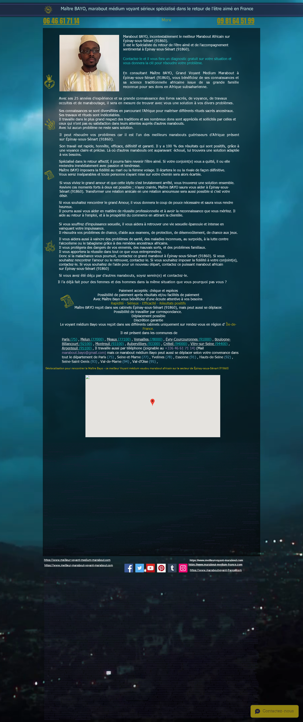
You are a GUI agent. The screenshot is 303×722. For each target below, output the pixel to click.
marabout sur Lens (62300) (140, 589)
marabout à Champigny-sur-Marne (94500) (162, 670)
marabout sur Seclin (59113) (109, 584)
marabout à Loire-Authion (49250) (100, 605)
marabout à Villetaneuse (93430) (75, 670)
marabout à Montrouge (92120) (109, 662)
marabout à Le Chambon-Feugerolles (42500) (139, 637)
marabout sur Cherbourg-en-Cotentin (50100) (185, 594)
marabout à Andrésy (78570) (147, 653)
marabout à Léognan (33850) (95, 703)
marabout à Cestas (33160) (151, 701)
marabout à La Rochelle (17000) (91, 698)
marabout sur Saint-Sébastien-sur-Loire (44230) (214, 599)
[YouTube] (150, 568)
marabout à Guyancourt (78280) (180, 649)
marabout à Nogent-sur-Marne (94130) (156, 672)
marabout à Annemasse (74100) (95, 717)
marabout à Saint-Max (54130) (149, 689)
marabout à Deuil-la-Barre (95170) (105, 679)
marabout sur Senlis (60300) (104, 587)
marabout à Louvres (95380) (218, 681)
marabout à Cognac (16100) (74, 698)
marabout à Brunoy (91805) (68, 658)
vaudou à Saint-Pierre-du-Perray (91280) (95, 551)
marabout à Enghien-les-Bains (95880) (199, 681)
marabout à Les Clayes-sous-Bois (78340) (166, 651)
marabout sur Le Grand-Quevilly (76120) (242, 596)
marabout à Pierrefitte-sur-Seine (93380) (70, 669)
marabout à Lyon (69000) (162, 639)
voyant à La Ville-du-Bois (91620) (73, 490)
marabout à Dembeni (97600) (226, 627)
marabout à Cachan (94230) (195, 672)
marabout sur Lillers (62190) (126, 592)
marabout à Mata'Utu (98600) (128, 629)
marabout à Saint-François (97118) (109, 622)
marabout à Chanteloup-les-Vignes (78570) (247, 653)
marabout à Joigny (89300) (129, 686)
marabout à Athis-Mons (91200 (210, 658)
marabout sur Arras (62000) (102, 589)
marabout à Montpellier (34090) (181, 712)
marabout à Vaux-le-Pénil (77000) (53, 648)
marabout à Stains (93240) (188, 667)
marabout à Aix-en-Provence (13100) (188, 615)
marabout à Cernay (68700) (98, 696)
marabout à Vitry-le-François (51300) (146, 688)
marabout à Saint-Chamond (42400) (235, 636)
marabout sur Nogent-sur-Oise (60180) (64, 587)
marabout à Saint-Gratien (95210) (169, 679)
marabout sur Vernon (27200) (73, 594)
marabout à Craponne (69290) (148, 693)
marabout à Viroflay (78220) (219, 651)
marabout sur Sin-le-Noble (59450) (109, 582)
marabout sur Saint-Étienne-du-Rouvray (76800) (218, 596)
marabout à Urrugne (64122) (230, 705)
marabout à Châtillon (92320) (211, 662)
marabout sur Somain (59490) (143, 584)
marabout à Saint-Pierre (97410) (115, 625)
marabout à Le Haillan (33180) (63, 703)
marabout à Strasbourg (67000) (231, 693)
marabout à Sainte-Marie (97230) (77, 623)
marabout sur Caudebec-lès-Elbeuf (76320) (89, 599)
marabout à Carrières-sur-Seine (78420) (106, 653)
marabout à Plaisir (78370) (121, 649)
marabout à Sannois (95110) (203, 677)
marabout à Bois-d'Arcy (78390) (85, 653)
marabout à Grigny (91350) (105, 658)
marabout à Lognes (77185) (129, 646)
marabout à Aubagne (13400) (110, 611)
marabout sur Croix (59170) (152, 580)
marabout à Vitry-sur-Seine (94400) (140, 670)
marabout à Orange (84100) (142, 618)
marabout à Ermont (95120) (168, 677)
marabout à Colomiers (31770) (195, 710)
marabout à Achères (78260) (87, 651)
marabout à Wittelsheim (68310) (64, 696)
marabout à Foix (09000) (106, 707)
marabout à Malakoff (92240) (249, 662)
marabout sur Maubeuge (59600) (208, 579)
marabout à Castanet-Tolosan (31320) (127, 712)
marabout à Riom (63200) (239, 637)
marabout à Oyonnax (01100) (171, 630)
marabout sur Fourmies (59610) (176, 584)
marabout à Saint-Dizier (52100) (182, 688)
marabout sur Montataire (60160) (154, 587)
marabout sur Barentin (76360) (205, 597)
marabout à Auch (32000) (165, 712)
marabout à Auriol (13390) (250, 613)
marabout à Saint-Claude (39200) (111, 684)
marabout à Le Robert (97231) (203, 622)
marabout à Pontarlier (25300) (237, 682)
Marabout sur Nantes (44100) (136, 599)
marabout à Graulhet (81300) (130, 715)
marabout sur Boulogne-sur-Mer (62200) (121, 589)
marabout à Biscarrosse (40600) (168, 703)
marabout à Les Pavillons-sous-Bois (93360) (170, 669)
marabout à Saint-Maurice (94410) (159, 675)
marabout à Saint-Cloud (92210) (52, 663)
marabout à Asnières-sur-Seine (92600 (136, 660)
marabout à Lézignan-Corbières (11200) (86, 708)
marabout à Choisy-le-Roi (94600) (93, 672)
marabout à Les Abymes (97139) (114, 620)
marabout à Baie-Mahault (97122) (133, 620)
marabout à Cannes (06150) (146, 608)
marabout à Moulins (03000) (99, 632)
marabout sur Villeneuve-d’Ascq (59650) (55, 579)
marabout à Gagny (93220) (172, 667)
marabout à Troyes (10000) (198, 686)
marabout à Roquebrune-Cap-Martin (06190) (188, 610)
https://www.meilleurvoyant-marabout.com (216, 560)
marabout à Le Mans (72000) (62, 606)
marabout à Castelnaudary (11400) (65, 708)
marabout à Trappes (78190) (89, 649)
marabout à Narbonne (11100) (238, 707)
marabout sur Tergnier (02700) (138, 577)
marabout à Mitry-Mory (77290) (223, 644)
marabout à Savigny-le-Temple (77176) (188, 643)
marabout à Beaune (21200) (59, 682)
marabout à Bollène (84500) (51, 620)
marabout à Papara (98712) (245, 629)
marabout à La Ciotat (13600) (163, 611)
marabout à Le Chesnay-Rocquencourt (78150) (142, 649)
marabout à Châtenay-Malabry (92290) (229, 662)
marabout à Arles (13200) (78, 611)
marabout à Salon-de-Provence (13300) (129, 611)
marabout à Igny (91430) (112, 655)
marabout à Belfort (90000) (144, 686)
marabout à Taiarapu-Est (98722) (228, 629)
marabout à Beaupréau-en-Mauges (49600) (205, 603)
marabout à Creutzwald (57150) (157, 691)
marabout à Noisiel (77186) (73, 646)
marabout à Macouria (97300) (242, 623)
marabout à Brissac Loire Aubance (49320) (196, 605)
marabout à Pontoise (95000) (96, 677)
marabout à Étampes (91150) (251, 656)
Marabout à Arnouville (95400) (128, 681)
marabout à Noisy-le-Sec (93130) (137, 667)
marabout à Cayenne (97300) (148, 623)
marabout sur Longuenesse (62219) (166, 591)
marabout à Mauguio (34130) (84, 714)
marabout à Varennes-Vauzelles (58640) (171, 684)
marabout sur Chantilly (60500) (196, 587)
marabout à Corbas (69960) (164, 693)
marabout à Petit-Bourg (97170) (168, 620)
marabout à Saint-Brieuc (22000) (235, 717)
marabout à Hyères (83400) (243, 615)
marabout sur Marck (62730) (245, 591)
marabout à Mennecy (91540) (98, 656)
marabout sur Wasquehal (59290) (208, 580)
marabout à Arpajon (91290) (127, 655)
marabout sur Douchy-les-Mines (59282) (68, 585)
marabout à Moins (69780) (87, 643)
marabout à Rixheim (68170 (149, 696)
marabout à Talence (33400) (118, 700)
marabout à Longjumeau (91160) (197, 656)
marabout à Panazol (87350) (75, 707)
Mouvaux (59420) (54, 584)
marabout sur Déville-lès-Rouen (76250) (66, 599)
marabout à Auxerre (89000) (99, 686)
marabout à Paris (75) (101, 643)
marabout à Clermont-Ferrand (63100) (198, 637)
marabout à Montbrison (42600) (73, 637)
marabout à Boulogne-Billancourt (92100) (97, 660)
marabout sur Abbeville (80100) (52, 589)
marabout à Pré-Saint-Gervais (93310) (231, 669)
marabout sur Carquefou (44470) (75, 601)
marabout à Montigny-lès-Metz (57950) (233, 689)
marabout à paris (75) (232, 681)
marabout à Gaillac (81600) (114, 715)
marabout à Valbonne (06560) (150, 610)
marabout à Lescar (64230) (245, 705)
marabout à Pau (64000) (62, 705)
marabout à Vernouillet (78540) (53, 655)
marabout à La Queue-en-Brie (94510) (179, 675)
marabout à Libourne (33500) (234, 700)
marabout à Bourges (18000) (83, 719)
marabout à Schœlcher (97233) (219, 622)
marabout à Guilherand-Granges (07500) (182, 632)
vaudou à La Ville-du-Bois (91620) (151, 541)
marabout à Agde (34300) (228, 712)
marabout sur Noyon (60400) (136, 587)
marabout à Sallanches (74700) (150, 717)
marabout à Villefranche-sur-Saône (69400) (75, 641)
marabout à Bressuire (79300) (136, 707)
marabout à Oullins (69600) (153, 641)
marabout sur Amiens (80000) (249, 587)
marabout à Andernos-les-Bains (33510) (212, 701)
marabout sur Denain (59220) (225, 580)
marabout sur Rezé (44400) (192, 599)
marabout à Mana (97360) (63, 625)
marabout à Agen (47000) (222, 703)
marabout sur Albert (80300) (70, 589)
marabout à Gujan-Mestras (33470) (103, 701)
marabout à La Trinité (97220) (94, 623)
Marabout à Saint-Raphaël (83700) (79, 617)
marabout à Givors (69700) (235, 641)
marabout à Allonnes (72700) (117, 606)
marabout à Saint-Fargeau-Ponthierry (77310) (93, 646)
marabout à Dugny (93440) (91, 670)
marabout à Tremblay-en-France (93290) (223, 667)
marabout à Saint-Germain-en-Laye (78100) (173, 648)
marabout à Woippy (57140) (125, 691)
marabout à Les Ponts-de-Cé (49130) (174, 605)
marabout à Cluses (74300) (133, 717)
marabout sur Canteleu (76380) (150, 597)
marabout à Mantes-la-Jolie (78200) (196, 648)
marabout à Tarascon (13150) (157, 613)
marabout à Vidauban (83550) (237, 617)
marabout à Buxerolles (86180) (221, 707)
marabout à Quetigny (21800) (132, 682)
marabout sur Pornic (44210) (202, 601)
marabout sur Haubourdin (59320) (129, 582)
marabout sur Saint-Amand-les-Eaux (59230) (87, 582)
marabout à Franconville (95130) (78, 677)
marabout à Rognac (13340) (234, 613)
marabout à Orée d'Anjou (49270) (81, 605)
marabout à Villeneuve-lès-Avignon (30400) (120, 710)
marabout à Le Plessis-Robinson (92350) (97, 663)
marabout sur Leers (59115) (191, 579)
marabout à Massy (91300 (77, 660)
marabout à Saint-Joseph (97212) (58, 623)
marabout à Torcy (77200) (76, 644)
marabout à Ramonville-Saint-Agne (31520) (105, 712)
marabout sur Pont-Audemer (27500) (145, 594)
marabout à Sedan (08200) (183, 686)
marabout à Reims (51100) (88, 688)
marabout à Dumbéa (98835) (81, 630)
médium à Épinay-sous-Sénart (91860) (102, 512)
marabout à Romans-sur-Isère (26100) (54, 634)
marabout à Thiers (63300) (78, 639)
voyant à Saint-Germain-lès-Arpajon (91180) (79, 498)
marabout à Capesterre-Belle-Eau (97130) (242, 620)
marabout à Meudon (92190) (162, 662)
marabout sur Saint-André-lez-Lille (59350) (71, 584)
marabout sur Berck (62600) (71, 591)
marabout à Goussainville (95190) (113, 677)
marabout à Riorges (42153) (159, 637)
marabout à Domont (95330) (87, 681)
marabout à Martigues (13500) (93, 611)
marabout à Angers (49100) (136, 603)
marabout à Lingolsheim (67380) (111, 695)
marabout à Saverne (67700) (195, 695)
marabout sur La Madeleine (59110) (134, 580)
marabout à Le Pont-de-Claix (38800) (180, 636)
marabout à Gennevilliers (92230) (145, 662)
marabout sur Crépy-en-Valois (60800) (85, 587)
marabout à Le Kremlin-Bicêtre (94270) (115, 674)
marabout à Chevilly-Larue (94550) (208, 674)
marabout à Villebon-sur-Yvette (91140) (146, 655)
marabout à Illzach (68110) (183, 696)
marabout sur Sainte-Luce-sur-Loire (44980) (182, 601)
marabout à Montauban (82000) (163, 715)
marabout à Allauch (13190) (229, 611)
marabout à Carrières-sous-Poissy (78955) (239, 651)
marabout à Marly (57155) (76, 693)
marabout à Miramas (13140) (213, 611)
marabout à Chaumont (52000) (199, 688)
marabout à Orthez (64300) (214, 705)
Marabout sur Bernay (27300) (164, 594)
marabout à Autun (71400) (84, 686)
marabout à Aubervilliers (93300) (88, 665)
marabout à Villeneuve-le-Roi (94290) (167, 674)
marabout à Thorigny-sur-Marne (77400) (90, 648)
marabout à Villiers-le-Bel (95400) (185, 677)
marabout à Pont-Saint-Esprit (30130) (159, 710)
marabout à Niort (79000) (120, 707)
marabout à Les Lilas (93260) (191, 669)
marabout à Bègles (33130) (180, 700)
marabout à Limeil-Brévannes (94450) (75, 674)
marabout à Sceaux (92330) (250, 663)
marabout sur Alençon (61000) (87, 596)
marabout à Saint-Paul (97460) (97, 625)
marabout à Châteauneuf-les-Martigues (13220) (79, 613)
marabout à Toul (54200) (61, 689)
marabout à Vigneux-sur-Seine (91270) (190, 658)
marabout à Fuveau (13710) (128, 615)
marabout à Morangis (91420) (81, 656)
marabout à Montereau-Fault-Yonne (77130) (202, 644)
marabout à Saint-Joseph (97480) (187, 625)
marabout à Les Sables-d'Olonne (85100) (159, 606)
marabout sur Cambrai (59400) (75, 579)
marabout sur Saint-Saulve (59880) (236, 584)
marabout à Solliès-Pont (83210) (94, 618)
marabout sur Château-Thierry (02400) (119, 577)
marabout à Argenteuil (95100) (240, 675)
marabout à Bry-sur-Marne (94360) (101, 675)
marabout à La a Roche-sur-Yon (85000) (136, 606)
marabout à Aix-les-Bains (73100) (234, 715)
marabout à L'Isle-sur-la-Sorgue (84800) (227, 618)
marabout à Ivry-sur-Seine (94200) (208, 670)
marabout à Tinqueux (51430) (165, 688)
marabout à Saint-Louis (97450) (168, 625)
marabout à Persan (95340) (162, 681)
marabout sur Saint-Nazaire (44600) (154, 599)
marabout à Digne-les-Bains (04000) (84, 608)
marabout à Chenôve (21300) (75, 682)
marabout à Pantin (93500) (180, 665)
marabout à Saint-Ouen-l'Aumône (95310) (84, 679)
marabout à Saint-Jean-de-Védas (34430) (149, 714)
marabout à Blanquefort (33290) (191, 701)
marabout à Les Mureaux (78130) (72, 649)
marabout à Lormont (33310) (69, 701)
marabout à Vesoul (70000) (189, 684)
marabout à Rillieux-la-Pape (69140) (114, 641)
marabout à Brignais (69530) (132, 693)
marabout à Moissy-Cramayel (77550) (54, 646)
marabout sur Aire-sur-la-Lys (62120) (108, 592)
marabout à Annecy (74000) (78, 717)
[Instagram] (183, 568)
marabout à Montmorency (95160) (125, 679)
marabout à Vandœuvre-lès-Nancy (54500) (235, 688)
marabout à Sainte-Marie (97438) (240, 625)
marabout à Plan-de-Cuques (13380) (78, 615)
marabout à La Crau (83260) (120, 617)
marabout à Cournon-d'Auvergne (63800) (221, 637)
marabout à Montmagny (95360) (146, 681)
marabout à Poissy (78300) (214, 648)
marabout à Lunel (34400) (242, 712)
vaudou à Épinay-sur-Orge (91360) (86, 538)
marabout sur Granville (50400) (223, 594)
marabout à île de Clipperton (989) (132, 630)
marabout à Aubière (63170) (147, 639)
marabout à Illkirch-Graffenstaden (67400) (74, 695)
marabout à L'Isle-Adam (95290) (180, 681)
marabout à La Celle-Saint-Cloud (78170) (67, 651)
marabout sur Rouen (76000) (138, 596)
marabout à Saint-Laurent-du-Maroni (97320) (168, 623)
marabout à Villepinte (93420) (204, 667)
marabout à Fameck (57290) (140, 691)
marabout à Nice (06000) (132, 608)
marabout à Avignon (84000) (126, 618)
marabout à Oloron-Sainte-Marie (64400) (195, 705)
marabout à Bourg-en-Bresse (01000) (152, 630)
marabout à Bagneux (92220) (194, 662)
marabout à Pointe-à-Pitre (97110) (90, 622)
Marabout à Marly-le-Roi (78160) (202, 651)
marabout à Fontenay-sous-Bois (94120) (55, 672)
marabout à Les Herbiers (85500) (217, 606)
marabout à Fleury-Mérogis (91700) (62, 656)
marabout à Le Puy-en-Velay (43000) (178, 637)
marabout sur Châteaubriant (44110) (245, 601)
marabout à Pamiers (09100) (91, 707)
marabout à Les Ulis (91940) (52, 658)
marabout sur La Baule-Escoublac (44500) (139, 601)
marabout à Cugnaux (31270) (69, 712)
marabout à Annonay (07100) (146, 632)
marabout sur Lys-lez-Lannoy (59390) (219, 582)
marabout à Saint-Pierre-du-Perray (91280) (100, 473)
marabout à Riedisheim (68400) (114, 696)
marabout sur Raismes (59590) (92, 584)
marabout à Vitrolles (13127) (179, 611)
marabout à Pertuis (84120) (192, 618)
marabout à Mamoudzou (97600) (175, 627)
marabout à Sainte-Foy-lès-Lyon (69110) (195, 641)
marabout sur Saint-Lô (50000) (205, 594)
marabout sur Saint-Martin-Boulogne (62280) (207, 591)
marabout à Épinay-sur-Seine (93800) (219, 665)
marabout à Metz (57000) (198, 689)
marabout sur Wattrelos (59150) (115, 579)
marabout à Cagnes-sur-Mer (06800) (180, 608)
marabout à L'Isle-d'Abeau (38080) (102, 636)
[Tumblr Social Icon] (172, 568)
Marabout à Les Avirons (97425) (138, 627)
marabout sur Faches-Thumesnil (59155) (63, 582)
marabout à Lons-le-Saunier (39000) (91, 684)
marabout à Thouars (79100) (152, 707)
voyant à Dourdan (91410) (148, 485)
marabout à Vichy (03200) (84, 632)
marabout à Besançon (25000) (202, 682)
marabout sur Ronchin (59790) (242, 580)
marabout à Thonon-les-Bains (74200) (115, 717)
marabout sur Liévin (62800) (155, 589)
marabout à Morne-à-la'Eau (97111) (53, 622)
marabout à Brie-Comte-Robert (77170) (243, 644)
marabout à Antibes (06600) (162, 608)
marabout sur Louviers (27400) (90, 594)
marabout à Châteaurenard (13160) (121, 613)
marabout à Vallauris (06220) (57, 610)
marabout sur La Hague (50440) (241, 594)
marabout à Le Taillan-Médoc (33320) (114, 703)
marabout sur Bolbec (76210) (238, 597)
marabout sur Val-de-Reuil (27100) (108, 594)
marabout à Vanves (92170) (136, 663)
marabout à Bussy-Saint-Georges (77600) (210, 643)
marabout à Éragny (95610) (212, 679)
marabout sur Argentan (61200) (120, 596)
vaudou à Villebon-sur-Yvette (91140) (129, 554)
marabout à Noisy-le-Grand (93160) (162, 665)
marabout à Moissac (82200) (199, 715)
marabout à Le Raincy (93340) (57, 670)
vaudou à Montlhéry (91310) (241, 544)
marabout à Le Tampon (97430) (133, 625)
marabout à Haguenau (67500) (249, 693)
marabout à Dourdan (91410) (97, 459)
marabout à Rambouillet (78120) (199, 649)
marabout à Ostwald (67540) (146, 695)
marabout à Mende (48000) (210, 714)
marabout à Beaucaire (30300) (81, 710)
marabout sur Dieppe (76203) (171, 596)
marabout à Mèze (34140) (114, 714)
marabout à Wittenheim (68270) (166, 696)
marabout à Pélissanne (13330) (111, 615)
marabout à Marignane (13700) (196, 611)
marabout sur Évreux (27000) (57, 594)
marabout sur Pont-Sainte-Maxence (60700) (175, 587)
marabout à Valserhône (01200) (188, 630)
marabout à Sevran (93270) (80, 667)
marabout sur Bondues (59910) (206, 585)
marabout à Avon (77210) (114, 646)
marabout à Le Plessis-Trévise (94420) (188, 674)
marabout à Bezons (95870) (152, 677)
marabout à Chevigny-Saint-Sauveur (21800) (111, 682)
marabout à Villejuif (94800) (246, 670)
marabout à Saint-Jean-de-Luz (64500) (143, 705)
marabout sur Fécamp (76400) (97, 597)
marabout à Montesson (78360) (68, 653)
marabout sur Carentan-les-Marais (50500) (67, 596)
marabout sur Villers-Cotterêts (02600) (174, 577)
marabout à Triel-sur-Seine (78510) (165, 653)
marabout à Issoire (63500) (63, 639)
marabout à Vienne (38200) (212, 634)
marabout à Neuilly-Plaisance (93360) (210, 669)
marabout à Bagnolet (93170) (243, 667)
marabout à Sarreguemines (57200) (58, 691)
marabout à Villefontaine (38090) (68, 636)
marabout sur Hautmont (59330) (199, 582)
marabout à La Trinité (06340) (237, 610)
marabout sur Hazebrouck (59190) (90, 580)
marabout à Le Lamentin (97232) (185, 622)
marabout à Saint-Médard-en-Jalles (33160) (160, 700)
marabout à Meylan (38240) (84, 636)
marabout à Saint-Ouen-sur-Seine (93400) (60, 667)
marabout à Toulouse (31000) (178, 710)
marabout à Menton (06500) (230, 608)
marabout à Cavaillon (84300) (176, 618)
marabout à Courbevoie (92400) (173, 660)
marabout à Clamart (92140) (92, 662)
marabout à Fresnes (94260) (56, 674)
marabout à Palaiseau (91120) (228, 658)
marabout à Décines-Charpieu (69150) (134, 641)
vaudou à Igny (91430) (209, 540)
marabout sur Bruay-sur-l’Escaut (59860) (196, 584)
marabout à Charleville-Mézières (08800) (164, 686)
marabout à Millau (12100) (182, 708)
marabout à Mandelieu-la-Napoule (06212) (77, 610)
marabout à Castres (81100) (98, 715)
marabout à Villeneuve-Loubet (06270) (130, 610)
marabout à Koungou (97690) (193, 627)
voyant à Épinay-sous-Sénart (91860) (207, 485)
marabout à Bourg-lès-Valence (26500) (76, 634)
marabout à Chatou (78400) (163, 649)
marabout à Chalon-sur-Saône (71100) (224, 684)
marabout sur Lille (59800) (193, 577)
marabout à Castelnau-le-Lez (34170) (65, 714)
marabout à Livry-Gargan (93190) (118, 667)
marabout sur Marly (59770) (159, 584)
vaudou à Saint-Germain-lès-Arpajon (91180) (167, 549)
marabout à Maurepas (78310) (145, 651)
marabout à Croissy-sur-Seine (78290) (72, 655)
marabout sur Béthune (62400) (194, 589)
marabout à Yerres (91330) (135, 658)
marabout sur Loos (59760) (72, 580)
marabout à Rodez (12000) (167, 708)
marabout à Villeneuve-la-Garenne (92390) (194, 663)
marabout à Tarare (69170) (180, 693)
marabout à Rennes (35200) (51, 719)
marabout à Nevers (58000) (127, 684)
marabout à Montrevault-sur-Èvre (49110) (120, 605)
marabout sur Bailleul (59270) (147, 582)
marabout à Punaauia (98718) (145, 629)
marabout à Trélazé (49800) (140, 605)
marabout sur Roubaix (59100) (227, 577)
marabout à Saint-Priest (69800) (233, 639)
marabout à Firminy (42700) (56, 637)
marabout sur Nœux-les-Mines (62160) (145, 591)
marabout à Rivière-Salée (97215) (112, 623)
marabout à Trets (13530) (95, 615)
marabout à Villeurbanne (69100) (178, 639)
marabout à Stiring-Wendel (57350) (233, 691)
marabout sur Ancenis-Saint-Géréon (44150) (56, 603)
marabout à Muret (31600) (229, 710)
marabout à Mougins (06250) (97, 610)
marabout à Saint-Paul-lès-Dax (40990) (189, 703)
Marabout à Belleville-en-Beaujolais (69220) (96, 693)
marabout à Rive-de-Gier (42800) (117, 637)
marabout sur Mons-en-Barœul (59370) (170, 580)
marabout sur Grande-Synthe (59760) (54, 580)
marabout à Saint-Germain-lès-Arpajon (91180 (170, 655)
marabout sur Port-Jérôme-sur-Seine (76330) (114, 599)
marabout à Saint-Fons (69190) (52, 643)
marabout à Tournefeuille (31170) (213, 710)
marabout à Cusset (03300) (130, 632)
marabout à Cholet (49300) (152, 603)
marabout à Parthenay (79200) (169, 707)
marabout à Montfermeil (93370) (149, 669)
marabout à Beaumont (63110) (115, 639)
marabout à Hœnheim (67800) (212, 695)
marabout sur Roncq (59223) (238, 582)
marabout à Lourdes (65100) (241, 714)
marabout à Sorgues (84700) (208, 618)
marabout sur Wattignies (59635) (164, 582)
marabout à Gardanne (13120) (57, 613)
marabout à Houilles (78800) (106, 649)
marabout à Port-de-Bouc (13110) (101, 613)
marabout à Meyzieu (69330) (95, 641)
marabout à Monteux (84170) (68, 620)
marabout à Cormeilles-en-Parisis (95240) (60, 679)
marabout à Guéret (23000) (207, 698)
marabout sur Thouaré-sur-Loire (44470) (117, 603)
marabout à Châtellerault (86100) (187, 707)
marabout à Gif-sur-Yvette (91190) (216, 656)
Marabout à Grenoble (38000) (156, 634)
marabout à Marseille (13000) (62, 611)
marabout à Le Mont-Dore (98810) (98, 630)
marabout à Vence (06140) (113, 610)
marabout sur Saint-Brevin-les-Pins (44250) (222, 601)
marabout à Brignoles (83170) (137, 617)
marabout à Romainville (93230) (130, 669)
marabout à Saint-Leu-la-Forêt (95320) (68, 681)
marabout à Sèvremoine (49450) (184, 603)
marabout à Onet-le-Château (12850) (134, 708)
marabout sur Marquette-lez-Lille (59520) (128, 585)
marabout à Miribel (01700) (51, 632)
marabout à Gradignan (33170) (218, 700)
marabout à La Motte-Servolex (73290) (59, 717)
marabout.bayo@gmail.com (83, 353)
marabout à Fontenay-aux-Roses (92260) (155, 663)
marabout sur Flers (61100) (104, 596)
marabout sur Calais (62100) (86, 589)
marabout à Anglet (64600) (93, 705)
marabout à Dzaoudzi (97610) (209, 627)
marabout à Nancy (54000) (216, 688)
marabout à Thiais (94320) (233, 672)
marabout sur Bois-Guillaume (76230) (169, 597)
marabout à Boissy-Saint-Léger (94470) (122, 675)
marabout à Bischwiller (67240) (162, 695)
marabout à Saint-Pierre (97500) (156, 627)
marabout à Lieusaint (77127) (167, 646)
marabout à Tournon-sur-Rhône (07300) (204, 632)
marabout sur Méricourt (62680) (185, 591)
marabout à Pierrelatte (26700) (96, 634)
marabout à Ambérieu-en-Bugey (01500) (209, 630)
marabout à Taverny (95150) (219, 677)
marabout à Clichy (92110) (56, 662)
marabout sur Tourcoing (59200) (209, 577)
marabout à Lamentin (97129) (72, 622)
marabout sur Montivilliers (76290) (131, 597)
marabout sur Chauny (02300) (155, 577)
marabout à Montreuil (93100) (107, 670)
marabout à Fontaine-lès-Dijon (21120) (150, 682)
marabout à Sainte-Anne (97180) (187, 620)
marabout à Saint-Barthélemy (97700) (65, 629)
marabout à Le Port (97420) (222, 625)
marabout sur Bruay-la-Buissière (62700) (214, 589)
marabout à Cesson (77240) (71, 648)
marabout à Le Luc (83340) (111, 618)
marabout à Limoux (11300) (151, 708)
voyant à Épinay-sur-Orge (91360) (227, 485)
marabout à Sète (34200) (213, 712)
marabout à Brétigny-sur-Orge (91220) (86, 658)
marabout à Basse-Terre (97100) (147, 622)
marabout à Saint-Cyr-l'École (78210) (126, 651)
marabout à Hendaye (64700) (124, 705)
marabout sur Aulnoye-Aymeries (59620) (172, 579)
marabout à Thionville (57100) (214, 689)
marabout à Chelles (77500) (146, 643)
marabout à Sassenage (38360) (161, 636)
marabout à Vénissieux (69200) (196, 639)
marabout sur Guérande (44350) (160, 601)
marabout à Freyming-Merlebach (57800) (178, 691)
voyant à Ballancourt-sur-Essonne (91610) (122, 479)
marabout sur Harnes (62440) (87, 591)
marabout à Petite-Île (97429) (121, 627)
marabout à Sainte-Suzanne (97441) (84, 627)
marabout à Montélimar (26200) (249, 632)
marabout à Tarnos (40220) (207, 703)
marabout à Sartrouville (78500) (152, 648)
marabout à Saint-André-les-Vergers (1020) (240, 686)
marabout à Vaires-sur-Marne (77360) (147, 646)
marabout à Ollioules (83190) (220, 617)
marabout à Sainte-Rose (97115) (222, 620)
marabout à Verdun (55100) (166, 689)
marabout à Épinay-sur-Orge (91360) (184, 459)
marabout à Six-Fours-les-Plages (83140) (101, 617)
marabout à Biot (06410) (222, 610)
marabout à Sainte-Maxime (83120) (202, 617)
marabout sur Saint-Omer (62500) (53, 591)
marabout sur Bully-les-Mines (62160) (123, 591)
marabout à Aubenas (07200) (162, 632)
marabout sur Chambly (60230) (231, 587)
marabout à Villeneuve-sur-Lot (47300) (240, 703)
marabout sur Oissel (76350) (222, 597)
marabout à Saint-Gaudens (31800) (148, 712)
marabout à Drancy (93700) (144, 665)
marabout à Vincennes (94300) (75, 672)
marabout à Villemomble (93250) (91, 669)
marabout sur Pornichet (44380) (77, 603)
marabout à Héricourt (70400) (206, 684)
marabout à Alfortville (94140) (111, 672)
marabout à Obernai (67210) (179, 695)
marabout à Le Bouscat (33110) (52, 701)
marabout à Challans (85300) (179, 606)
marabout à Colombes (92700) (156, 660)
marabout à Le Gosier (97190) (151, 620)
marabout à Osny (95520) (227, 679)
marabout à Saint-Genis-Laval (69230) (217, 641)
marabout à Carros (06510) (208, 610)
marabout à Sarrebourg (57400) (198, 691)
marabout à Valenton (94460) (142, 675)
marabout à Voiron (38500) (51, 636)
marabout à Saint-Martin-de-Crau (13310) (196, 613)
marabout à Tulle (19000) (177, 698)
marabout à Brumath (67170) (244, 695)
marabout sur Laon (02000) (100, 577)
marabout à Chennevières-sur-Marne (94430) (56, 675)
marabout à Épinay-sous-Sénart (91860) (162, 459)
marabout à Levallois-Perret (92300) (236, 660)
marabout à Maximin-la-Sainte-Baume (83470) (158, 617)
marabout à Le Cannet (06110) (215, 608)
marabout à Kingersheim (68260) (132, 696)
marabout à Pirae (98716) (197, 629)
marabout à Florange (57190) (215, 691)
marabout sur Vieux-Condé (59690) (107, 585)
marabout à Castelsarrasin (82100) (181, 715)
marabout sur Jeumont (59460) (189, 585)
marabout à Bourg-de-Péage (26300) (138, 634)
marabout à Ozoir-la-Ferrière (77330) (179, 644)
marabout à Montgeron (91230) (234, 656)
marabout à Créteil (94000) (123, 670)
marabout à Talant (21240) (91, 682)
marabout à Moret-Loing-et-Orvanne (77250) (223, 646)
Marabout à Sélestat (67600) (94, 695)
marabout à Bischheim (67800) (129, 695)
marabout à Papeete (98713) (161, 629)
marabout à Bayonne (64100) (77, 705)
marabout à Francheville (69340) (70, 643)
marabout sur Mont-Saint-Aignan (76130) (77, 597)
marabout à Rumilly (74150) (167, 717)
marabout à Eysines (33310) (85, 701)
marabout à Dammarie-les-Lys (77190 (114, 644)
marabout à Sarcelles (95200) (60, 677)
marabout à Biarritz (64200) (108, 705)
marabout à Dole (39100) (74, 684)
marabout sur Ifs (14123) (236, 592)
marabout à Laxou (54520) (112, 689)
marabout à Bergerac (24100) (240, 698)
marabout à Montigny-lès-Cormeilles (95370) (147, 679)
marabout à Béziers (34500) (198, 712)
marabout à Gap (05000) (101, 608)
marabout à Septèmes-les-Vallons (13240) (56, 615)
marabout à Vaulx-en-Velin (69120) (214, 639)
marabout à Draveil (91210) (120, 658)
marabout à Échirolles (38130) (196, 634)
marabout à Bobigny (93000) (237, 665)
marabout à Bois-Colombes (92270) (118, 663)
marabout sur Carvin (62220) (250, 589)
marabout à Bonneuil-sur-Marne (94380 (80, 675)
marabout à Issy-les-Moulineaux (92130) (214, 660)
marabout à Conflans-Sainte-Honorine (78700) (234, 648)
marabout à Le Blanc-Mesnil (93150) (198, 665)
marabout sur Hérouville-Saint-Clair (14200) (163, 592)
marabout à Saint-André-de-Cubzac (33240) (235, 701)
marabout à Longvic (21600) (169, 682)
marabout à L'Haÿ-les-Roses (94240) (177, 672)
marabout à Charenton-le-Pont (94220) (214, 672)
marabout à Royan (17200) (141, 698)
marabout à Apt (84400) (83, 620)
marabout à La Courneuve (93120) (156, 667)
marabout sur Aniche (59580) (172, 585)
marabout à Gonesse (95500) (235, 677)
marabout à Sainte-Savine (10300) (70, 688)
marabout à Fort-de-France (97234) (166, 622)
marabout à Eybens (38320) (198, 636)
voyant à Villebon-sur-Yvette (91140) (242, 501)
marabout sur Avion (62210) (234, 589)
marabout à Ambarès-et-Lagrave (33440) (171, 701)
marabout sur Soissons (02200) (84, 577)
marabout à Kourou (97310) (205, 623)
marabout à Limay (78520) (185, 651)
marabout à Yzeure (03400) (114, 632)
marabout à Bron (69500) (56, 641)
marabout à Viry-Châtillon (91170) (170, 658)
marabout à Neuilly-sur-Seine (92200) (74, 662)
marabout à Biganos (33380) (79, 703)
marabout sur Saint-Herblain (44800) (174, 599)
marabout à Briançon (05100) (117, 608)
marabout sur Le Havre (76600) (154, 596)
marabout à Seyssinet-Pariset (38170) (141, 636)
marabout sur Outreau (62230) (104, 591)
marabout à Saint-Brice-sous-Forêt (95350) (107, 681)
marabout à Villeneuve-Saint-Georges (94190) (132, 672)
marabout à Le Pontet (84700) (247, 618)
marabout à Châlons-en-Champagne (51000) (108, 688)
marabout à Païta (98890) (115, 630)
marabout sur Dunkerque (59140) (245, 577)
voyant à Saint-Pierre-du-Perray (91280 (217, 498)
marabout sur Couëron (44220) (57, 601)
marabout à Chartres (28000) (209, 717)
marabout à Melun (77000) (115, 643)
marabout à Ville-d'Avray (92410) (69, 665)
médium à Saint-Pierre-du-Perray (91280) (182, 524)
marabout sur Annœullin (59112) (88, 585)
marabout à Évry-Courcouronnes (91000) (94, 655)
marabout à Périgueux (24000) (223, 698)
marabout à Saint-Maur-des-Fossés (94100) (187, 670)
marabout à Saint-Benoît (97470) (206, 625)
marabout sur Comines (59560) (125, 584)
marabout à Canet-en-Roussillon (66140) (66, 715)
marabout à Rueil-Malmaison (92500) (192, 660)
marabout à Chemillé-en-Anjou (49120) (228, 603)
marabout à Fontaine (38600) (248, 634)
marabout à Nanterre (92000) (117, 660)
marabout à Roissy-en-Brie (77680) (58, 644)
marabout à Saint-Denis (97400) (79, 625)
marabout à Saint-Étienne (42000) (216, 636)
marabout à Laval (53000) (215, 605)
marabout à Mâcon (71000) (243, 684)
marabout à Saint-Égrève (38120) (121, 636)
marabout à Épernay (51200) (128, 688)
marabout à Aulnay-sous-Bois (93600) (126, 665)
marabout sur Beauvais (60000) (224, 585)
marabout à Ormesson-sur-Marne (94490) (220, 675)
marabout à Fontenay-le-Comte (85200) (237, 606)
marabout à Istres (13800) (148, 611)
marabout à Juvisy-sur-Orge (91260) (154, 656)
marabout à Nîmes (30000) (243, 708)
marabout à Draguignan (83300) (61, 617)
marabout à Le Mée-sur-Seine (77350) (157, 644)
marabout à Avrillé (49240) (156, 605)
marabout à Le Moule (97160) (204, 620)
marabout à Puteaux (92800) (178, 662)
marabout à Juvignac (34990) (130, 714)
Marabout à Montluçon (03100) (67, 632)
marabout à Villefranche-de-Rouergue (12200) (110, 708)
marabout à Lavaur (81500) (146, 715)
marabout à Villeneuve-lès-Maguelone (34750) (174, 714)
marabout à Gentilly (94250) (247, 674)
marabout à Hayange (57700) (91, 691)
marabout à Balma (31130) (84, 712)
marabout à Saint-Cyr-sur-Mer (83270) (59, 618)
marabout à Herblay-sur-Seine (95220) (133, 677)
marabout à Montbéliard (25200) (219, 682)
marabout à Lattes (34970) (99, 714)
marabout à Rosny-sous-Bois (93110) (98, 667)
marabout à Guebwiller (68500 (81, 696)
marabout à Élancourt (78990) (216, 649)
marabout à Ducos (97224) (236, 622)
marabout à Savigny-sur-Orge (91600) (59, 660)
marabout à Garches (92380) (52, 665)
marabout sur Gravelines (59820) (217, 584)
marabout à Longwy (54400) (97, 689)
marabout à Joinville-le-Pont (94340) (229, 674)
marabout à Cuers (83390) (78, 618)
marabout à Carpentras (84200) (158, 618)
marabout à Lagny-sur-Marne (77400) (136, 644)
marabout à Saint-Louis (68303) (199, 696)
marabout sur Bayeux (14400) (221, 592)
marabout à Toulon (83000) (206, 615)
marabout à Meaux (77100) (130, 643)
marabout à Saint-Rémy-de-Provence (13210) (148, 615)
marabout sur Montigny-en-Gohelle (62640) (85, 592)
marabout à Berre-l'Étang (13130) (217, 613)
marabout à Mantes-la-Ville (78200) (105, 651)
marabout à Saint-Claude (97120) (129, 622)
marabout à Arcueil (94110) (148, 674)
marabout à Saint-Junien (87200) (58, 707)
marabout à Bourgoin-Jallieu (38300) (230, 634)
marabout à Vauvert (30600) (140, 710)
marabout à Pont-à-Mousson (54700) (130, 689)
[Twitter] (139, 568)
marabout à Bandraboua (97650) (244, 627)
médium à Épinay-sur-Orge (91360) (122, 512)
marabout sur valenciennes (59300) (134, 579)
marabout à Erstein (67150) (228, 695)
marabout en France (49, 577)
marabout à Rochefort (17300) (125, 698)
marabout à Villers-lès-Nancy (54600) (78, 689)
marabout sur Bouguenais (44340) (118, 601)
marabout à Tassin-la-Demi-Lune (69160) (172, 641)
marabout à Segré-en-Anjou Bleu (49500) (60, 605)
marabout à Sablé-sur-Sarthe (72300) (97, 606)
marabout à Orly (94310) (133, 674)
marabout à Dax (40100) (152, 703)
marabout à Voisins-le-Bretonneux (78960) (206, 653)
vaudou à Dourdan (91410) (219, 536)
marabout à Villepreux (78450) (227, 653)
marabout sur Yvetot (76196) (188, 597)
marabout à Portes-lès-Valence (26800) (116, 634)
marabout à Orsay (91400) (136, 656)
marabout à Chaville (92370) (234, 663)
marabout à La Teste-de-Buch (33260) (199, 700)
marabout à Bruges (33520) (121, 701)
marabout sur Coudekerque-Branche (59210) (112, 580)
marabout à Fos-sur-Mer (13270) (140, 613)
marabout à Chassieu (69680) (195, 693)
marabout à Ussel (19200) (192, 698)
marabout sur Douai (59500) (152, 579)
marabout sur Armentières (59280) (246, 579)
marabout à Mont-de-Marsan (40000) (135, 703)
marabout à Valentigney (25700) (57, 684)
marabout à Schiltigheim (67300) (53, 695)
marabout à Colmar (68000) (216, 696)
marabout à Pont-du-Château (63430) (96, 639)
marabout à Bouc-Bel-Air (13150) (175, 613)
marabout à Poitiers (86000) (204, 707)
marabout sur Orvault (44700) (235, 599)
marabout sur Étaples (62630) (228, 591)
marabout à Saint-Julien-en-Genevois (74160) (187, 717)
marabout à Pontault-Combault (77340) (165, 643)
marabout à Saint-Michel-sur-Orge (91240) (176, 656)
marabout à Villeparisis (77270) (231, 643)
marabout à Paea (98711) (211, 629)
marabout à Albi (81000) (84, 715)
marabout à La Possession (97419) (64, 627)
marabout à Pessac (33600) (86, 700)
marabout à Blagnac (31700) (245, 710)
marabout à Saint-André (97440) (151, 625)
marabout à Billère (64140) (176, 705)
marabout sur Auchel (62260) (65, 592)
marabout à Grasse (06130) (198, 608)
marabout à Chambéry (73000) (216, 715)
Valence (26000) (236, 632)
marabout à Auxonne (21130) (185, 682)
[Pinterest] (161, 568)
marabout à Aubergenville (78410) (184, 653)
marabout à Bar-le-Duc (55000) (182, 689)
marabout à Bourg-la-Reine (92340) (216, 663)
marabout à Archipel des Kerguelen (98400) (107, 629)
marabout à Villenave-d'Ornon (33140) (137, 700)
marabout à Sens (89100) (114, 686)
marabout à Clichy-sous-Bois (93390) (111, 669)
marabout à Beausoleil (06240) (167, 610)
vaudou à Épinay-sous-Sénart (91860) (66, 538)
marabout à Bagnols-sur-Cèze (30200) (62, 710)
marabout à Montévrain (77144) (245, 646)
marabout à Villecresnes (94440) (199, 675)
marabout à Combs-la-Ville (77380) (93, 644)
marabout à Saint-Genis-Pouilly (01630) (245, 630)
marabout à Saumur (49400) (167, 603)
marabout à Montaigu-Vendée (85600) (197, 606)
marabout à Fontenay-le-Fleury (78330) (128, 653)
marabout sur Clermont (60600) (214, 587)
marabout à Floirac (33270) (136, 701)
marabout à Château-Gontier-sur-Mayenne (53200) (236, 605)
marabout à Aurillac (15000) (223, 632)
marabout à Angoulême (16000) (57, 698)
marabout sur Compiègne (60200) (243, 585)
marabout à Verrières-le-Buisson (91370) (117, 656)
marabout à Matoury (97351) (189, 623)
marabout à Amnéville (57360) (60, 693)
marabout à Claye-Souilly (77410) (201, 646)
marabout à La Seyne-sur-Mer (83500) (224, 615)
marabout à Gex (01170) (226, 630)
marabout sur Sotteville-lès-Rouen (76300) (192, 596)
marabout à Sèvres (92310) (174, 663)
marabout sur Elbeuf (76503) (114, 597)
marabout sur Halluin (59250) (190, 580)
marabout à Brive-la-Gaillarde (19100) (159, 698)
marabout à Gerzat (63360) (131, 639)
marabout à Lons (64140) (161, 705)
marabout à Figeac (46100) (195, 714)
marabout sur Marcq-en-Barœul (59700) (95, 579)
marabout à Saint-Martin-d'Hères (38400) (176, 634)
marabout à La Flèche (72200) (79, 606)
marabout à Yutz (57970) (75, 691)
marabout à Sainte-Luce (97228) (131, 623)
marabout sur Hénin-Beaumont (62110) (174, 589)
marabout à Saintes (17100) (108, 698)
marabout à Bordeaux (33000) (70, 700)
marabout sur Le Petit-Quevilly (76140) (54, 597)
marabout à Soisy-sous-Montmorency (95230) (191, 679)
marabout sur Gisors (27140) (126, 594)
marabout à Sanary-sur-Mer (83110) (182, 617)
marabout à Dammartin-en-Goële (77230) (113, 648)
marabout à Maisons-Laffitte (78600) (235, 649)
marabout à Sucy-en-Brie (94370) (95, 674)
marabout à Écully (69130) (251, 641)
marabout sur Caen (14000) (143, 592)
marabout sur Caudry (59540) (182, 582)
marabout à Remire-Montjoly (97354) (223, 623)
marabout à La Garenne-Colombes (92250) (73, 663)
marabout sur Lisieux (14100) (183, 592)
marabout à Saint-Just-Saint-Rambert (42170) (95, 637)
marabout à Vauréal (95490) (242, 679)
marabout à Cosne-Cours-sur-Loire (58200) (147, 684)
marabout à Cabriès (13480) (169, 615)
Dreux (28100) (221, 717)
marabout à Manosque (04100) (65, 608)
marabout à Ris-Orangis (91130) (152, 658)
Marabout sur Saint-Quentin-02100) (65, 577)
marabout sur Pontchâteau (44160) (96, 603)
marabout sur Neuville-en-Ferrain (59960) (152, 585)
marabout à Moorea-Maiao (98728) (179, 629)
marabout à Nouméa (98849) (64, 630)
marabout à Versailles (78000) (134, 648)
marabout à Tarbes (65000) (225, 714)
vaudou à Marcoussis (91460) (212, 543)
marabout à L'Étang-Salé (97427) (103, 627)
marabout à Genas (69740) (116, 693)
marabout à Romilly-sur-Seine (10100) (216, 686)
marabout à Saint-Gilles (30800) (99, 710)
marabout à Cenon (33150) (250, 700)
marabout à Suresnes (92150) (127, 662)
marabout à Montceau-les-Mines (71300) (64, 686)
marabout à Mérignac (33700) (102, 700)
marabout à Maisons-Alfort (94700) (228, 670)
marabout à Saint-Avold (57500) (108, 691)
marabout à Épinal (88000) (231, 696)
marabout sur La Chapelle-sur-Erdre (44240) (96, 601)
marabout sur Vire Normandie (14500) (202, 592)
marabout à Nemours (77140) (183, 646)
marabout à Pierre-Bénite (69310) (213, 693)
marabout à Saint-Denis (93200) (106, 665)
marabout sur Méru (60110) (120, 587)
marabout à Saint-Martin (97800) (86, 629)
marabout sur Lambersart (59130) (227, 579)
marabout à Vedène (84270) (97, 620)
